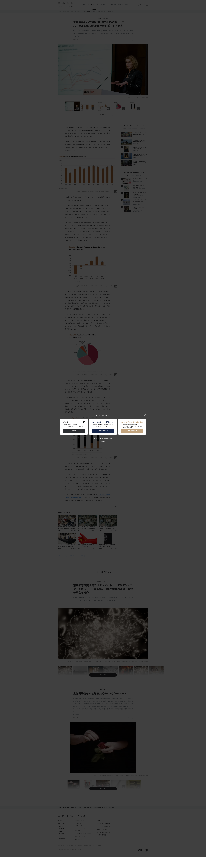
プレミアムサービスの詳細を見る (103, 438)
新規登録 (74, 431)
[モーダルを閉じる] (144, 415)
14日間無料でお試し (103, 431)
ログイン (103, 441)
